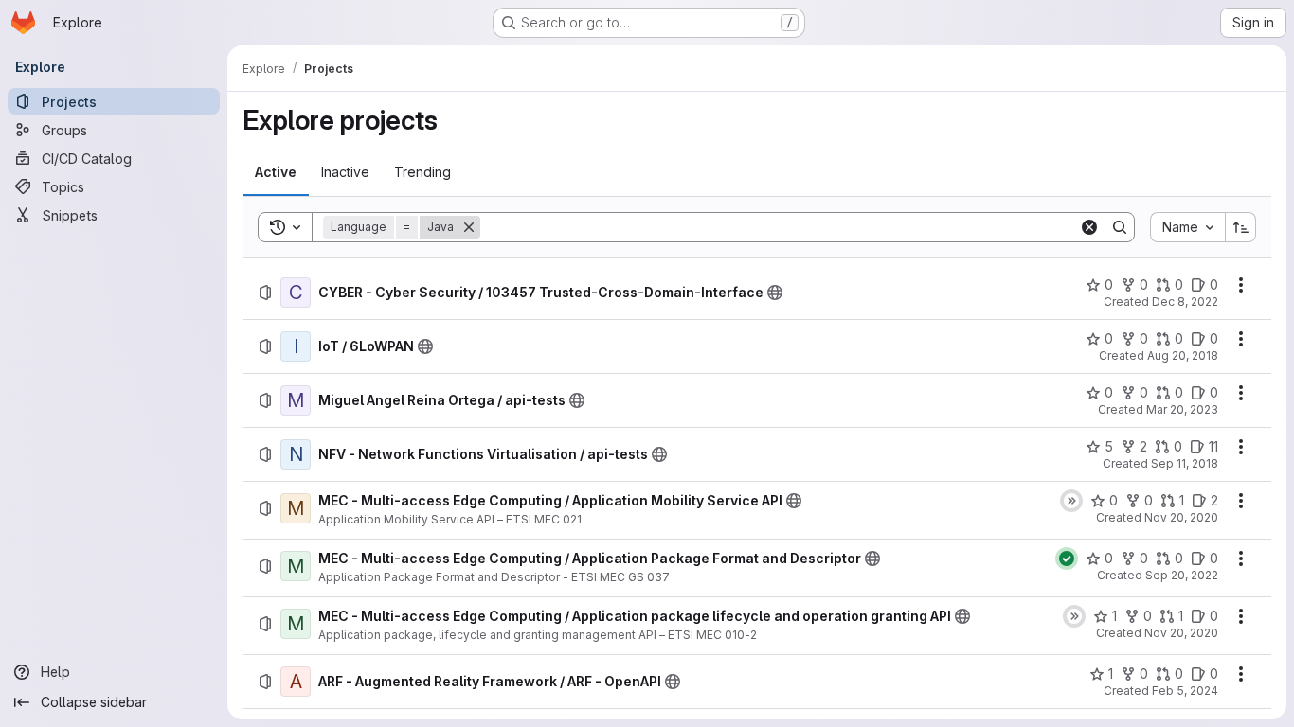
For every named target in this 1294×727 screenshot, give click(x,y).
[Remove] (469, 227)
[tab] (276, 172)
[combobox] (1187, 227)
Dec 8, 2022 (1185, 301)
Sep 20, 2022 (1181, 575)
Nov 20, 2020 (1181, 517)
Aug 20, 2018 (1182, 355)
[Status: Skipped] (1071, 500)
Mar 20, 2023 (1182, 409)
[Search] (1120, 227)
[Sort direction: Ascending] (1241, 227)
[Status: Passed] (1066, 558)
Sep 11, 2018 (1184, 463)
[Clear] (1089, 227)
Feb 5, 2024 (1185, 690)
